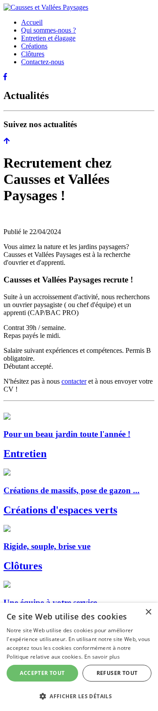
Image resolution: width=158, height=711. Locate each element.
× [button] (148, 612)
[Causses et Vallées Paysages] (46, 7)
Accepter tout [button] (42, 673)
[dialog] (79, 657)
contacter (73, 381)
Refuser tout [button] (117, 673)
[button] (79, 696)
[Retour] (7, 141)
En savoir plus (102, 656)
